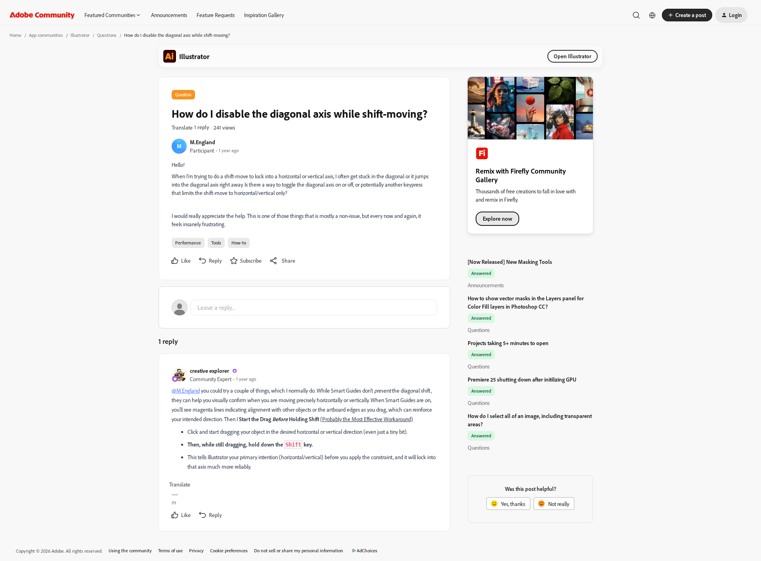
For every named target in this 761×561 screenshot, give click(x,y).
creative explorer (209, 370)
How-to (238, 243)
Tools (216, 243)
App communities (46, 35)
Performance (188, 243)
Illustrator (80, 35)
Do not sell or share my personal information (298, 550)
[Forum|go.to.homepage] (42, 15)
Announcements (169, 14)
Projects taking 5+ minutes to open (508, 343)
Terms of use (170, 550)
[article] (304, 443)
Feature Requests (216, 14)
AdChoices (367, 550)
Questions (107, 35)
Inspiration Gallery (264, 14)
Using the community (130, 550)
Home (15, 35)
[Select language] (652, 15)
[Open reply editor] (304, 307)
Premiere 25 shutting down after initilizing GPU (522, 379)
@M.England (186, 390)
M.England (202, 142)
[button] (687, 15)
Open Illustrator (572, 56)
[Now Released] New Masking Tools (510, 261)
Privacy (196, 550)
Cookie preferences (229, 550)
